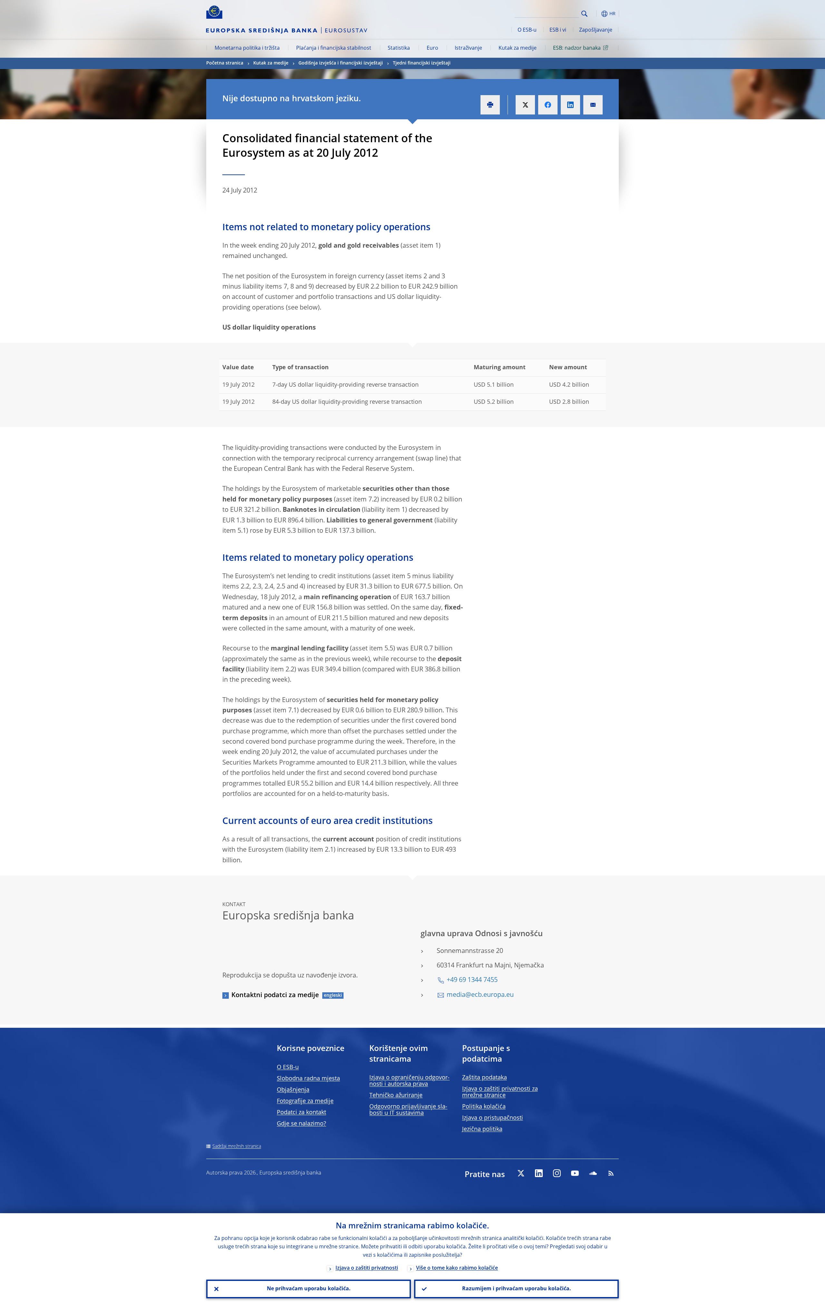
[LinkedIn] (539, 1173)
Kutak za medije (518, 48)
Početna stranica (224, 63)
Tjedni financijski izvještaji (422, 63)
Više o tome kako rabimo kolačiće (457, 1268)
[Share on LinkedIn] (570, 104)
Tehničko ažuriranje (395, 1095)
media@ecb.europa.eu (480, 995)
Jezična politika (482, 1129)
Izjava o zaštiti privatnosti (366, 1268)
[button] (596, 13)
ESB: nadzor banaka (577, 48)
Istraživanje (468, 48)
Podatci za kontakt (301, 1112)
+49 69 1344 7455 (472, 980)
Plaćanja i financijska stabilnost (333, 48)
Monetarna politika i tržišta (247, 48)
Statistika (399, 48)
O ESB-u (527, 30)
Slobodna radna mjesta (308, 1079)
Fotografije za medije (305, 1101)
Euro (432, 48)
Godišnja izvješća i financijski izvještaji (340, 63)
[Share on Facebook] (548, 104)
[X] (521, 1173)
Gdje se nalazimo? (301, 1124)
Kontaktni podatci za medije (275, 995)
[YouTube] (575, 1173)
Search (584, 13)
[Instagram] (557, 1173)
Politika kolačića (484, 1107)
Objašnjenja (293, 1090)
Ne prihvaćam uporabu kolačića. (309, 1289)
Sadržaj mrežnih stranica (236, 1146)
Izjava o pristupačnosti (492, 1118)
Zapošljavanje (595, 30)
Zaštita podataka (484, 1078)
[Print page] (490, 104)
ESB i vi (557, 30)
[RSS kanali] (611, 1173)
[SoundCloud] (593, 1173)
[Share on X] (525, 104)
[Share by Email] (593, 104)
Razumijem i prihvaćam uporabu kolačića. (516, 1289)
